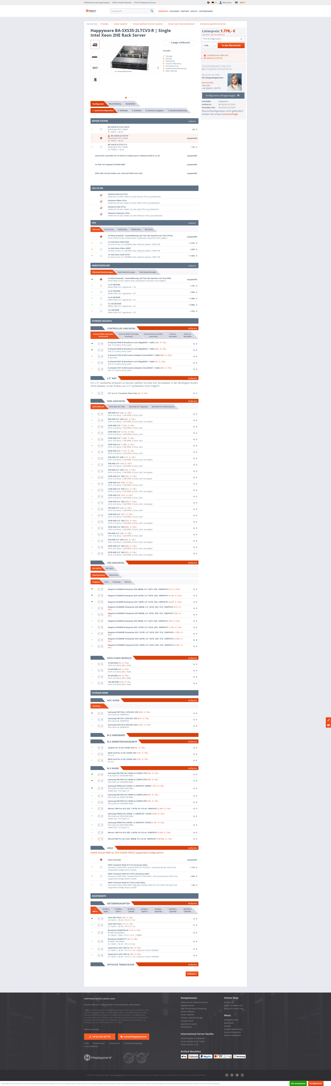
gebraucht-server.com (233, 1008)
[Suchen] (152, 11)
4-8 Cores (96, 229)
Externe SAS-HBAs (187, 335)
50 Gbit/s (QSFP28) (158, 910)
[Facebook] (242, 1075)
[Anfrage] (328, 725)
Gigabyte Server (187, 1005)
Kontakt (227, 1026)
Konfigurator (98, 104)
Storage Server (187, 1021)
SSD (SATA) (96, 568)
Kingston (96, 582)
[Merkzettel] (208, 2)
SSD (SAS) (109, 568)
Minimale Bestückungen (102, 272)
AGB (87, 1043)
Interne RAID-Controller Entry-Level (103, 335)
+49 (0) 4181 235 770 (101, 1036)
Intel (106, 582)
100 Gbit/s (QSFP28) (173, 910)
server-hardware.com (233, 1005)
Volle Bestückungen (148, 272)
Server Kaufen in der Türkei (193, 1041)
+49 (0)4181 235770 (211, 88)
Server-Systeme (187, 1014)
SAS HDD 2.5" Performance (163, 406)
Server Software (187, 1011)
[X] (237, 1075)
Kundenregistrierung (233, 1029)
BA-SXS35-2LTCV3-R (213, 58)
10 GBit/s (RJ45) (105, 910)
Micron (128, 582)
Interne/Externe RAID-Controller (153, 335)
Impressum (114, 1043)
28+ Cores (149, 229)
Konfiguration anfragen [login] (221, 95)
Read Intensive (98, 575)
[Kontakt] (328, 719)
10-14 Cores (108, 229)
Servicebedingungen (133, 1043)
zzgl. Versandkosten (217, 35)
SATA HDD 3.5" (98, 406)
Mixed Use (113, 575)
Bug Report (229, 1023)
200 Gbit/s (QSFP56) (187, 910)
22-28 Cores (136, 229)
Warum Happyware (232, 1035)
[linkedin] (232, 1075)
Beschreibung (115, 104)
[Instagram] (227, 1075)
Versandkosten (91, 1046)
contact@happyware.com (135, 1036)
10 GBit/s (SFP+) (118, 910)
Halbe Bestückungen (126, 272)
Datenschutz (99, 1043)
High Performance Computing (193, 1008)
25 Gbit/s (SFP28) (131, 910)
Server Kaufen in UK (189, 1044)
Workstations (186, 1027)
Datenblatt (130, 104)
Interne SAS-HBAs (173, 335)
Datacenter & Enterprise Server (194, 1002)
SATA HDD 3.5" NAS (117, 406)
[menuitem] (133, 11)
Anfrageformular (231, 1020)
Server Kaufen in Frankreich (193, 1038)
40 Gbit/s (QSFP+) (144, 910)
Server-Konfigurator (232, 1032)
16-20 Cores (122, 229)
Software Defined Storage (192, 1017)
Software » (192, 974)
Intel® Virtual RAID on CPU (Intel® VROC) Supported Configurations (127, 852)
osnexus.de (229, 1002)
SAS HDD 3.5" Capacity (138, 406)
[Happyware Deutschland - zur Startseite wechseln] (93, 11)
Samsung (116, 582)
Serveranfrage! (230, 114)
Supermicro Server (189, 1024)
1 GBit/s (94, 910)
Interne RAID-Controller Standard (129, 335)
